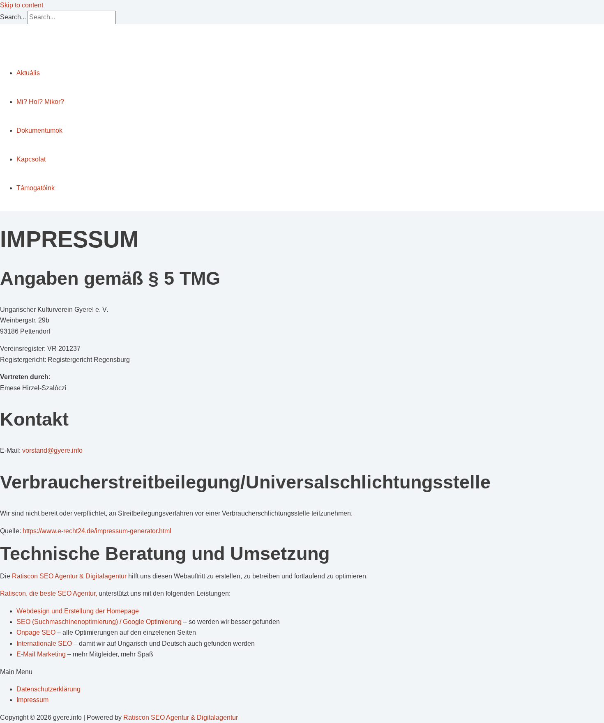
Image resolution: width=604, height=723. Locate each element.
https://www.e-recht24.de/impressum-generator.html (97, 530)
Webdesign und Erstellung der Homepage (77, 611)
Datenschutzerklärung (48, 689)
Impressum (32, 699)
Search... (13, 17)
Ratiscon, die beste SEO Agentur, (48, 593)
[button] (302, 672)
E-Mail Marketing (41, 654)
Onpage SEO (36, 632)
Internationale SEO (45, 643)
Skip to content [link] (21, 5)
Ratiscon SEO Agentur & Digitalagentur (69, 576)
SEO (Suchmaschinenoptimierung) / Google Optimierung (99, 621)
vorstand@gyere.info (52, 450)
